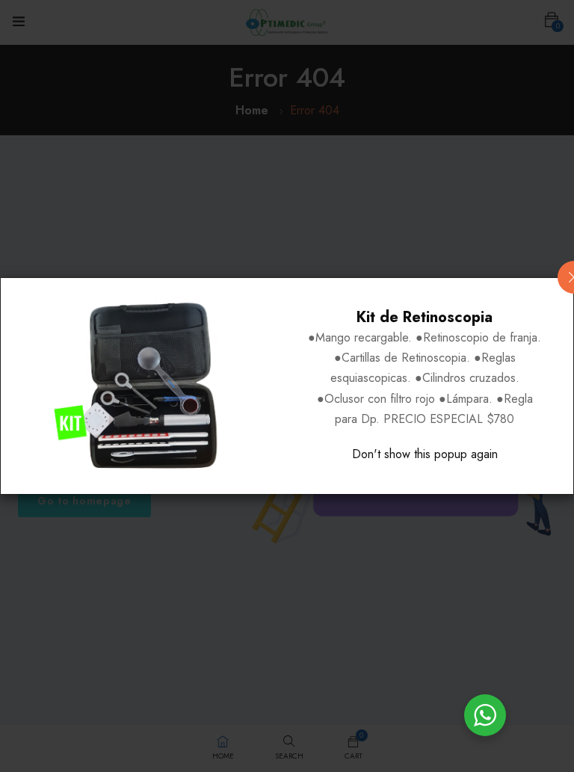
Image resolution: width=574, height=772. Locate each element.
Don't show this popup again (425, 454)
